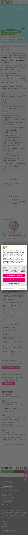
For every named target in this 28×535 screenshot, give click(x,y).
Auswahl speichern (14, 283)
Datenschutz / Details (8, 288)
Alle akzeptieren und (14, 275)
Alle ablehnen (14, 280)
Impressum (22, 288)
